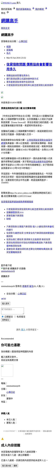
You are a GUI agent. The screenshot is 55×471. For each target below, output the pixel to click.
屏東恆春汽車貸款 (14, 216)
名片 (8, 53)
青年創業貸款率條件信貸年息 (20, 82)
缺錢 (8, 219)
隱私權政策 (47, 431)
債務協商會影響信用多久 (18, 75)
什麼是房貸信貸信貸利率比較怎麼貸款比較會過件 (29, 85)
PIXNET (12, 431)
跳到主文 (5, 28)
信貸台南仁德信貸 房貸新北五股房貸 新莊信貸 (28, 239)
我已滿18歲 (6, 466)
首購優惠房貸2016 (14, 212)
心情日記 (23, 41)
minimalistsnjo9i (8, 271)
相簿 (8, 47)
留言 (31, 286)
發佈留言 (5, 320)
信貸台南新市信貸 (39, 162)
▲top (3, 298)
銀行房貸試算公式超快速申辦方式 (22, 79)
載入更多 (5, 304)
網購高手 (9, 20)
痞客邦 (25, 286)
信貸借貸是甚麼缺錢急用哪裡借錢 (17, 202)
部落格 (9, 50)
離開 (15, 466)
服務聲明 (28, 434)
